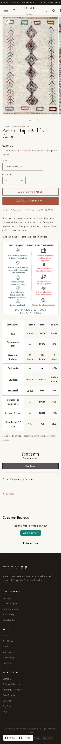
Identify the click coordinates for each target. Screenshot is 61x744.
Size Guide (7, 700)
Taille (5, 160)
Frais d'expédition (27, 150)
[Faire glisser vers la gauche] (23, 120)
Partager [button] (10, 493)
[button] (18, 738)
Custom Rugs (9, 657)
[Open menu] (6, 10)
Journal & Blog (9, 620)
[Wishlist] (53, 10)
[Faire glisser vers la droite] (37, 120)
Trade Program (9, 695)
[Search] (14, 10)
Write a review (30, 533)
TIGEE (29, 10)
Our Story (7, 598)
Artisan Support (10, 603)
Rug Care (7, 706)
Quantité (7, 174)
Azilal (5, 646)
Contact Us (7, 678)
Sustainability (8, 614)
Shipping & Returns (11, 684)
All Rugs (6, 635)
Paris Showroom (10, 609)
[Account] (45, 10)
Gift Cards (7, 663)
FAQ (5, 711)
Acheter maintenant (30, 200)
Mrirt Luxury (8, 652)
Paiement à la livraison (13, 689)
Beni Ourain (8, 641)
